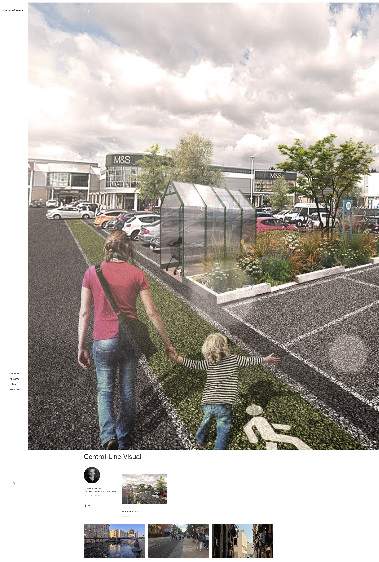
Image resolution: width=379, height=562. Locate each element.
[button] (14, 483)
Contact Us (14, 389)
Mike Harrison (94, 488)
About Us (14, 378)
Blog (14, 384)
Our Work (14, 373)
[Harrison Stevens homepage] (14, 10)
